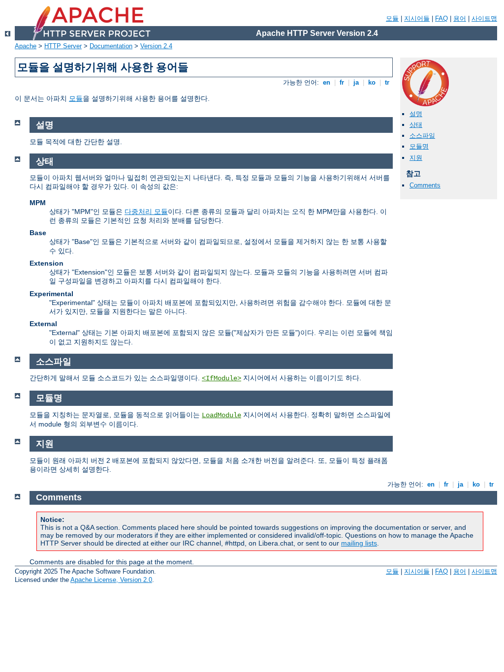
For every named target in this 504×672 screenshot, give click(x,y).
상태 (416, 124)
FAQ (441, 18)
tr (387, 82)
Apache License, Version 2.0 (111, 579)
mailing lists (359, 543)
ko (372, 82)
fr (342, 82)
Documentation (111, 46)
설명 (416, 114)
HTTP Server (63, 46)
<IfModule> (221, 378)
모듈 (392, 18)
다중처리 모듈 (146, 211)
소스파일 (422, 135)
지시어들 (417, 18)
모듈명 (419, 146)
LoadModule (221, 415)
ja (356, 82)
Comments (425, 185)
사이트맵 (484, 18)
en (326, 82)
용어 (459, 18)
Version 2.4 (156, 46)
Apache (25, 46)
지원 (416, 157)
